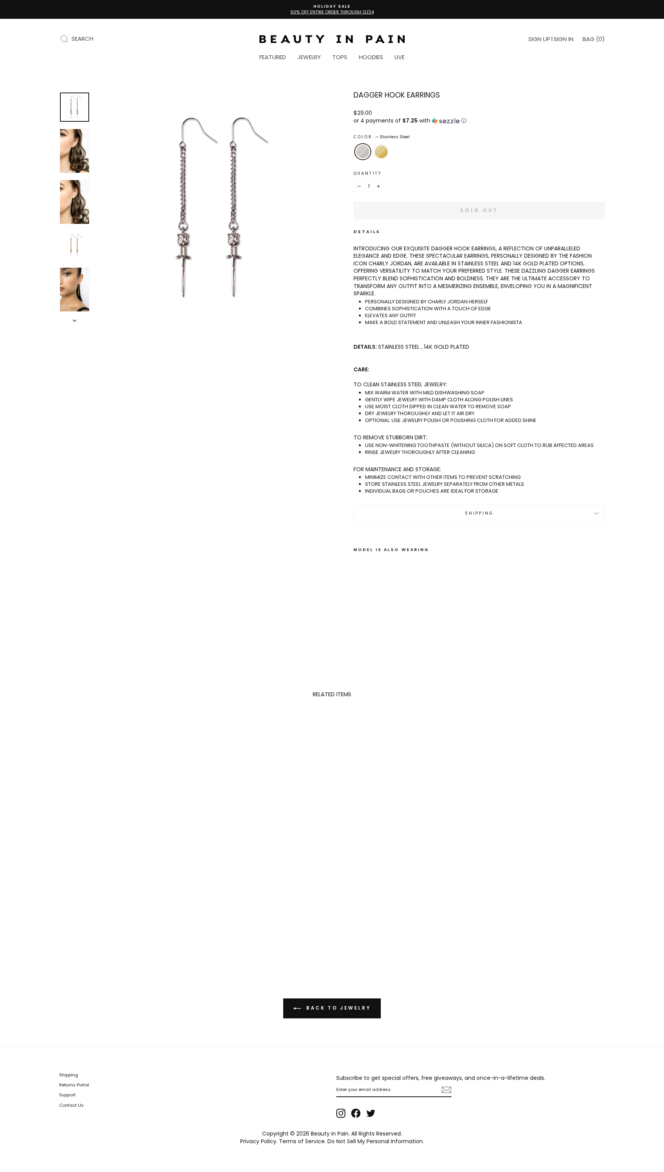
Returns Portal (74, 1085)
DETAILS (367, 232)
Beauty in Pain (330, 1133)
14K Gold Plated (381, 151)
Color (382, 137)
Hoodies (371, 57)
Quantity (368, 173)
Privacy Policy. (258, 1141)
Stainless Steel (362, 151)
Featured (272, 57)
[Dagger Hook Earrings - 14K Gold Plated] (369, 610)
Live (400, 57)
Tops (339, 57)
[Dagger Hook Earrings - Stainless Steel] (358, 610)
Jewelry (309, 57)
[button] (479, 121)
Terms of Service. (302, 1141)
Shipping (479, 513)
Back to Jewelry (337, 1008)
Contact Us (71, 1105)
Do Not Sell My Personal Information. (375, 1141)
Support (67, 1095)
